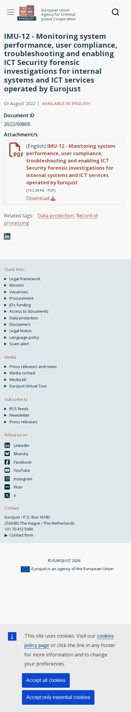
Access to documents (28, 311)
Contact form (21, 535)
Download (38, 198)
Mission (16, 285)
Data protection (55, 215)
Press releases (23, 421)
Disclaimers (20, 324)
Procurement (21, 298)
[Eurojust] (27, 13)
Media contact (22, 373)
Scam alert (19, 343)
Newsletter (19, 415)
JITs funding (20, 305)
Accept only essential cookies (58, 697)
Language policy (24, 337)
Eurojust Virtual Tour (28, 386)
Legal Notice (20, 330)
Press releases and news (33, 366)
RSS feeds (19, 408)
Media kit (17, 379)
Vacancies (18, 292)
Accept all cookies (46, 680)
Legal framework (25, 278)
